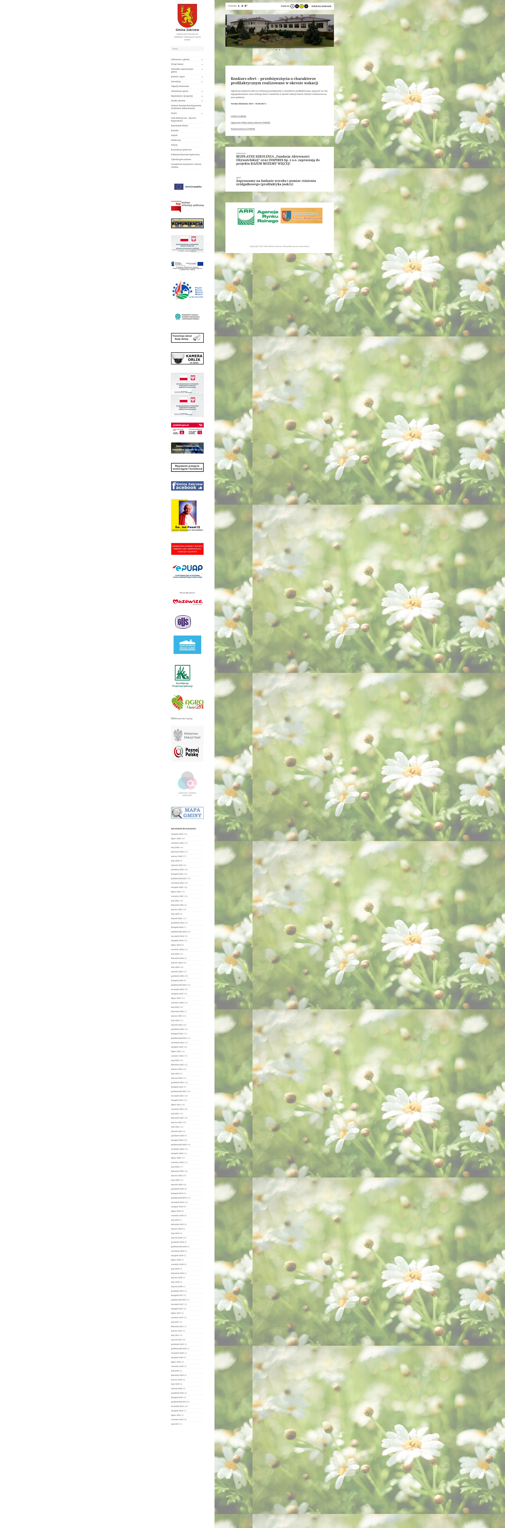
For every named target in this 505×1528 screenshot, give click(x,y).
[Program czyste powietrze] (187, 645)
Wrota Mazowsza (187, 593)
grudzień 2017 (177, 1291)
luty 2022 (175, 1073)
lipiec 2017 (176, 1313)
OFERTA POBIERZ (238, 116)
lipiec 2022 (176, 1051)
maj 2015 (175, 1424)
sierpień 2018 (177, 1255)
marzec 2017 (176, 1331)
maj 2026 (175, 847)
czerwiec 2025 (177, 896)
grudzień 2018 (177, 1242)
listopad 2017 (177, 1295)
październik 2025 (178, 878)
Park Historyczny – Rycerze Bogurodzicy (183, 119)
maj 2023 (175, 1007)
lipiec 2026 (176, 838)
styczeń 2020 (176, 1184)
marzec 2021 (176, 1122)
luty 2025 (175, 914)
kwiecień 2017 (177, 1326)
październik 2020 (178, 1144)
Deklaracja (176, 140)
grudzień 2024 (177, 923)
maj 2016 (175, 1371)
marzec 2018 (176, 1277)
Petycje (174, 145)
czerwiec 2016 (177, 1366)
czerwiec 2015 (177, 1419)
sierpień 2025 (177, 887)
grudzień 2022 (177, 1029)
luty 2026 (175, 860)
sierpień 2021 (177, 1100)
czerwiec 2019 (177, 1215)
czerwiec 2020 (177, 1162)
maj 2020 (175, 1167)
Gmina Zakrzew (187, 30)
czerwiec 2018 (177, 1264)
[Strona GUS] (183, 622)
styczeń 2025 (176, 918)
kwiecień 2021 (177, 1118)
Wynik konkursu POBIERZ (243, 129)
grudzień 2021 (177, 1082)
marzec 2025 (176, 909)
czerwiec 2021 (177, 1109)
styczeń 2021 (176, 1131)
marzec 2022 (176, 1069)
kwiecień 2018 (177, 1273)
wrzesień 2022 (177, 1042)
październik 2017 (178, 1300)
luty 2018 (175, 1282)
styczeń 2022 (176, 1078)
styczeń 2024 (176, 971)
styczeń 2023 (176, 1025)
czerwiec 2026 (177, 843)
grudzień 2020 (177, 1135)
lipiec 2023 (176, 998)
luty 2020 (175, 1180)
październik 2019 (178, 1198)
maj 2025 (175, 900)
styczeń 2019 (176, 1238)
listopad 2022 (177, 1033)
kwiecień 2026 (177, 852)
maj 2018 (175, 1269)
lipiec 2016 (176, 1362)
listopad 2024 (177, 927)
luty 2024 (175, 967)
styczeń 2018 (176, 1286)
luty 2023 (175, 1020)
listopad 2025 (177, 874)
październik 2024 (178, 931)
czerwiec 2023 (177, 1002)
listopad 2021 (177, 1087)
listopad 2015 (177, 1397)
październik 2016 (178, 1348)
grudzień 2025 (177, 869)
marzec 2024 (176, 962)
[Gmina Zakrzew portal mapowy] (187, 783)
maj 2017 (175, 1322)
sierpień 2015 (177, 1410)
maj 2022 (175, 1060)
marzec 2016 (176, 1379)
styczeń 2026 (176, 865)
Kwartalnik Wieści (179, 125)
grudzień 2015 (177, 1393)
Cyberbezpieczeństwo (181, 159)
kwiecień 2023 (177, 1011)
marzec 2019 (176, 1229)
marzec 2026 (176, 856)
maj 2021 (175, 1113)
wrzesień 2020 (177, 1149)
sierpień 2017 (177, 1308)
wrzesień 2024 (177, 936)
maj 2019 (175, 1220)
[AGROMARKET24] (187, 703)
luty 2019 (175, 1233)
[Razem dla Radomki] (250, 215)
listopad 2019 (177, 1193)
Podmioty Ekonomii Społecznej (185, 154)
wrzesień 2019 (177, 1202)
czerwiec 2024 (177, 949)
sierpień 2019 (177, 1206)
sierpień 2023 (177, 993)
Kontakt (174, 130)
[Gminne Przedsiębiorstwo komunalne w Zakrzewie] (187, 448)
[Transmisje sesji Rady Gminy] (187, 338)
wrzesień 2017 (177, 1304)
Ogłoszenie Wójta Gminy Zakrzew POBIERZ (250, 122)
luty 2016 (175, 1384)
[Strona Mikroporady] (182, 718)
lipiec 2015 (176, 1415)
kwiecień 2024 (177, 958)
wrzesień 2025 (177, 883)
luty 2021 (175, 1127)
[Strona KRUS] (182, 675)
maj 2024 (175, 954)
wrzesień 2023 (177, 989)
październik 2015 (178, 1402)
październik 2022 (178, 1038)
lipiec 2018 (176, 1260)
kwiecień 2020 (177, 1171)
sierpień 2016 (177, 1357)
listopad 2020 (177, 1140)
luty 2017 (175, 1335)
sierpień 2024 (177, 940)
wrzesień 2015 (177, 1406)
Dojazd (174, 135)
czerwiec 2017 (177, 1317)
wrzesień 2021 (177, 1096)
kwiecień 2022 (177, 1064)
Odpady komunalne (180, 86)
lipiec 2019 (176, 1211)
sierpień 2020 (177, 1153)
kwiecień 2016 (177, 1375)
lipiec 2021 (176, 1104)
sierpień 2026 (177, 834)
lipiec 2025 (176, 891)
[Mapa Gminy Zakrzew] (187, 813)
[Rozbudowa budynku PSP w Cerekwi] (187, 244)
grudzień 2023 (177, 976)
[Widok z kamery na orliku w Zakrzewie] (187, 358)
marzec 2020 (176, 1175)
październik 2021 (178, 1091)
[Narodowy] (187, 317)
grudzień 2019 (177, 1189)
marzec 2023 (176, 1016)
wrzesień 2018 (177, 1251)
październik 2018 (178, 1246)
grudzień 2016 (177, 1344)
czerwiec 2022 (177, 1056)
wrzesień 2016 (177, 1353)
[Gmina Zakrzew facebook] (187, 485)
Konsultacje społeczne (181, 149)
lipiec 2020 (176, 1158)
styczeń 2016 (176, 1388)
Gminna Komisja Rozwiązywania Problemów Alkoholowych (186, 106)
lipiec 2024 (176, 945)
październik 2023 (178, 985)
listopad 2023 (177, 980)
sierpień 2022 (177, 1047)
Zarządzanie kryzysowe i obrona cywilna (186, 165)
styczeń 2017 (176, 1339)
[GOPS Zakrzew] (294, 216)
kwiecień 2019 (177, 1224)
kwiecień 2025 (177, 905)
